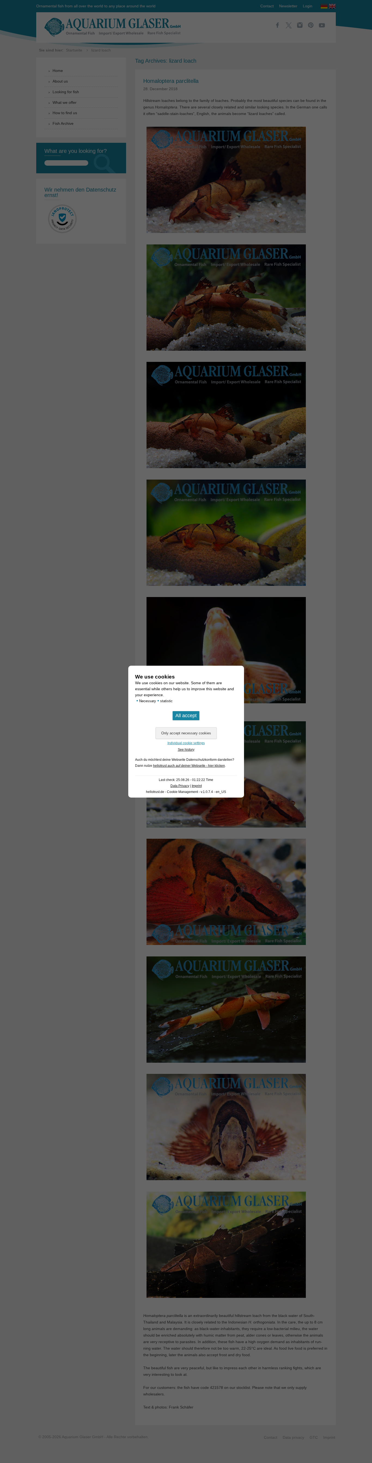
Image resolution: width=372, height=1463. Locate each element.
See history (186, 750)
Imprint (197, 786)
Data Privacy (179, 786)
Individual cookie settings (186, 743)
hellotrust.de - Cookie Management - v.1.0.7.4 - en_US (186, 792)
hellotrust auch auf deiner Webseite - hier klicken (189, 766)
